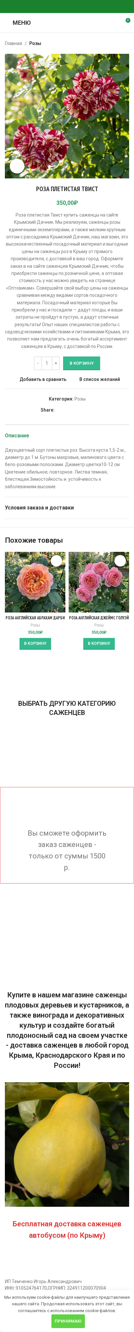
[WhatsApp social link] (59, 6)
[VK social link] (67, 6)
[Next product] (125, 43)
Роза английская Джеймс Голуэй (99, 617)
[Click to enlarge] (17, 166)
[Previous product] (110, 43)
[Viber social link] (83, 6)
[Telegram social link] (75, 6)
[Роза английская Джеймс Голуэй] (99, 582)
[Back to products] (117, 43)
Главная (13, 43)
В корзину (82, 363)
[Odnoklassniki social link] (51, 6)
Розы (35, 43)
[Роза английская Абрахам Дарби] (35, 582)
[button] (35, 644)
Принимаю (68, 1321)
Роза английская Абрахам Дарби (35, 617)
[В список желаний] (56, 561)
